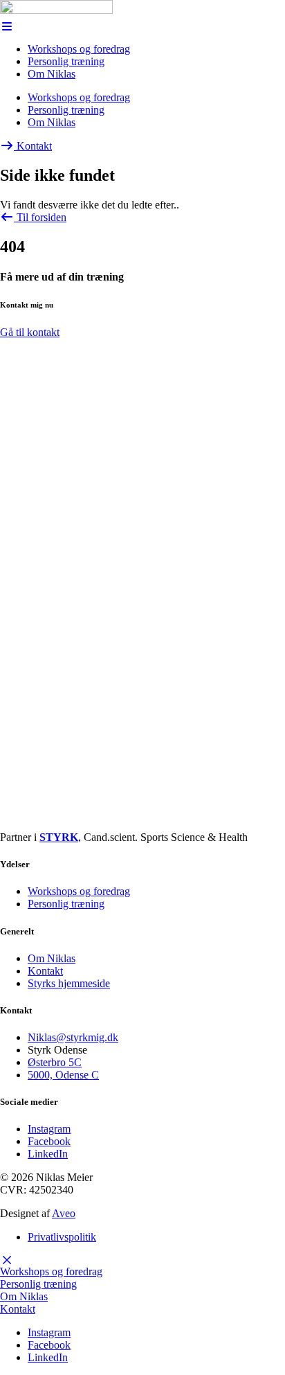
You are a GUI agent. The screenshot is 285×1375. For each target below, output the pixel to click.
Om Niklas (51, 74)
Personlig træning (66, 61)
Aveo (63, 1213)
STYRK (58, 837)
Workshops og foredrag (79, 49)
